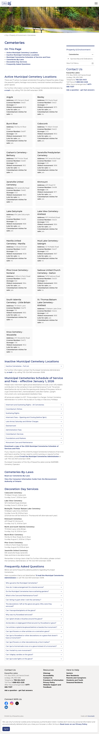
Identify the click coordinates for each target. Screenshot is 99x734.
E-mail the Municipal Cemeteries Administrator (39, 456)
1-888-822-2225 (81, 82)
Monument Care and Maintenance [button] (19, 442)
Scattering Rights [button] (12, 413)
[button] (78, 63)
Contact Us (47, 678)
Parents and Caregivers (76, 678)
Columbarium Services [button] (14, 434)
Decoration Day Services (16, 62)
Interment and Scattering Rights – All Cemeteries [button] (25, 405)
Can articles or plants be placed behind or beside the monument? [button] (31, 627)
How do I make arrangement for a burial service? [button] (25, 587)
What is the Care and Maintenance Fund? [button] (22, 595)
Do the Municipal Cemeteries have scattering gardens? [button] (27, 591)
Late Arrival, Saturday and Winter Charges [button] (22, 421)
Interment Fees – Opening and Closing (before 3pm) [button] (26, 417)
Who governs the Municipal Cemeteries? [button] (22, 583)
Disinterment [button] (11, 426)
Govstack (91, 716)
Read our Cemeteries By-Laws (17, 476)
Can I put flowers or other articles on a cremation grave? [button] (28, 631)
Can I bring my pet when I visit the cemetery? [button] (23, 600)
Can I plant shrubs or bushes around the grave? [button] (24, 619)
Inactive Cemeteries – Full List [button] (17, 366)
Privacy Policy (49, 682)
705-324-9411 (81, 80)
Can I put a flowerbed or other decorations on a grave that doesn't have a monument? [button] (32, 637)
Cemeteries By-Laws (15, 59)
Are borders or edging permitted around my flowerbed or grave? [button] (31, 623)
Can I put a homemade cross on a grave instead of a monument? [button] (31, 646)
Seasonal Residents (74, 682)
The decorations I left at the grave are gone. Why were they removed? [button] (29, 605)
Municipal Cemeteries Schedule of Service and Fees (28, 57)
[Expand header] (96, 3)
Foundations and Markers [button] (16, 438)
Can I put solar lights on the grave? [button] (19, 659)
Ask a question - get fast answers (80, 90)
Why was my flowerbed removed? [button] (19, 615)
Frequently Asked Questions (18, 64)
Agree (6, 729)
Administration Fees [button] (14, 430)
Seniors (69, 673)
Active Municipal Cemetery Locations (22, 53)
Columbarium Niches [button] (14, 409)
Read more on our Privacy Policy (73, 724)
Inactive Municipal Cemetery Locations (22, 55)
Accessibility (48, 675)
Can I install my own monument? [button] (19, 650)
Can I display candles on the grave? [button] (19, 654)
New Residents (72, 675)
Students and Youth (74, 680)
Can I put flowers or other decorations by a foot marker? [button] (28, 642)
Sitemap (46, 673)
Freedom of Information (53, 680)
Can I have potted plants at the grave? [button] (21, 610)
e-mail (7, 90)
